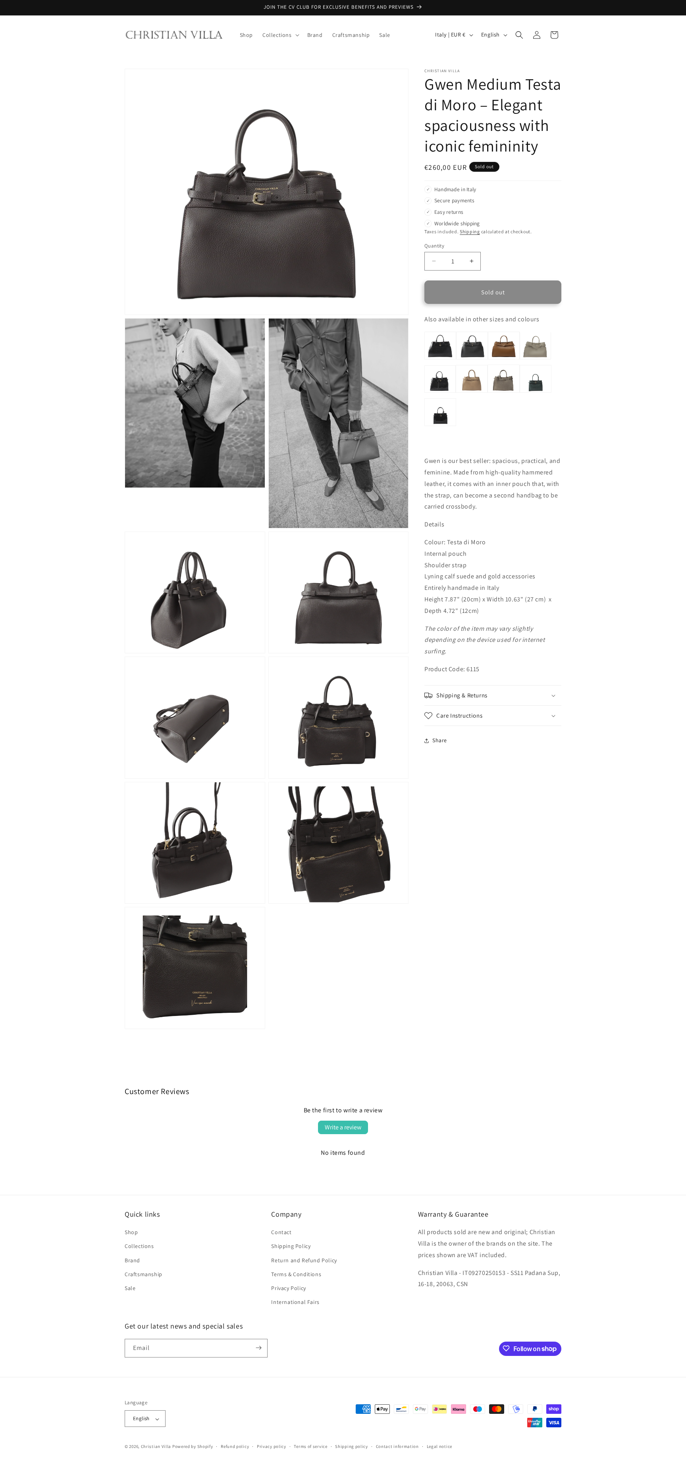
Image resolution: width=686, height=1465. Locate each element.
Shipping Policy (290, 1246)
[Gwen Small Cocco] (440, 425)
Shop (131, 1232)
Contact (281, 1232)
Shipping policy (351, 1446)
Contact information (397, 1446)
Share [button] (439, 740)
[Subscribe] (258, 1347)
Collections (139, 1246)
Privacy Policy (288, 1288)
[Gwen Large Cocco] (440, 358)
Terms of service (310, 1446)
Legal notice (439, 1446)
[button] (280, 35)
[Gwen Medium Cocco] (440, 392)
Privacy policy (271, 1446)
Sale (130, 1288)
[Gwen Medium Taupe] (504, 392)
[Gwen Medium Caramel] (472, 392)
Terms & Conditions (296, 1274)
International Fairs (295, 1302)
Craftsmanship (143, 1274)
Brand (132, 1260)
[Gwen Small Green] (535, 392)
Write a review (343, 1127)
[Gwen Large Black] (472, 358)
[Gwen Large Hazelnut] (504, 358)
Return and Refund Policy (304, 1260)
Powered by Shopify (192, 1447)
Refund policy (235, 1446)
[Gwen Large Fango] (535, 358)
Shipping (470, 231)
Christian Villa (156, 1447)
